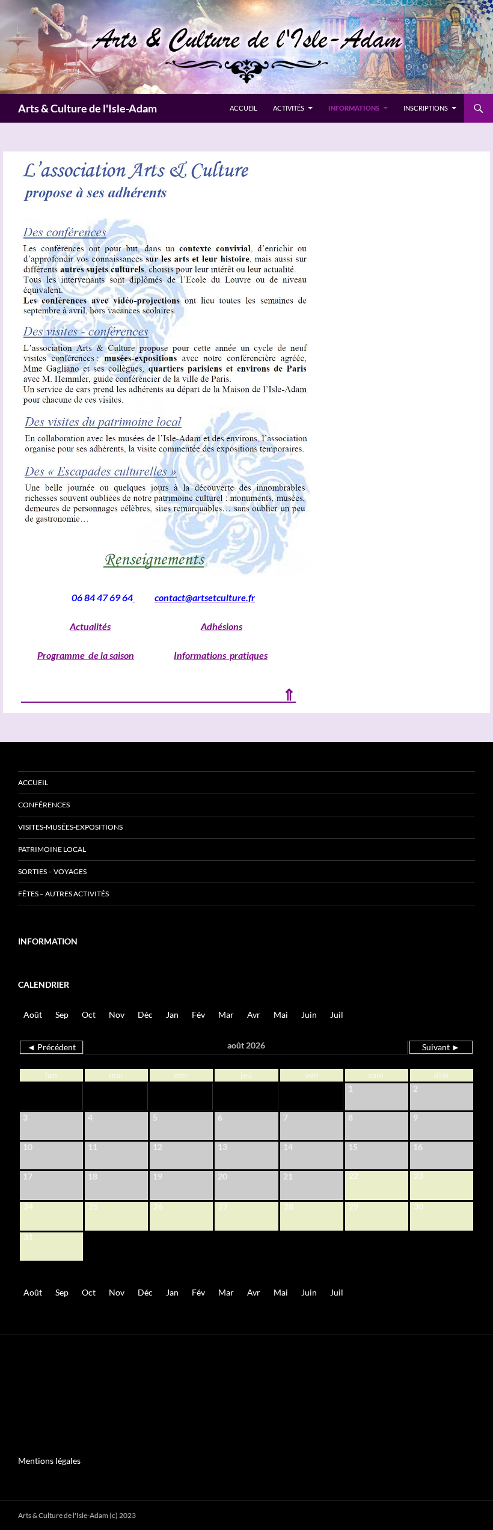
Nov (116, 1014)
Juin (309, 1014)
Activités (288, 108)
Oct (89, 1014)
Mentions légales (49, 1460)
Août (32, 1014)
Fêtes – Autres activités (63, 893)
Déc (145, 1014)
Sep (62, 1014)
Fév (198, 1014)
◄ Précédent (51, 1047)
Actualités (90, 626)
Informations (353, 108)
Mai (281, 1014)
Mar (226, 1014)
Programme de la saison (85, 655)
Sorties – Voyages (52, 871)
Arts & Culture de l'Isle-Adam (87, 108)
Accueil (243, 108)
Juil (336, 1014)
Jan (172, 1014)
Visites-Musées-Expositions (70, 826)
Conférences (44, 804)
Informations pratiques (221, 655)
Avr (253, 1014)
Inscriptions (425, 108)
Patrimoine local (52, 849)
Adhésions (221, 626)
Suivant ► (441, 1047)
